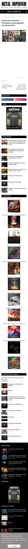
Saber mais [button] (9, 542)
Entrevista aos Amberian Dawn (16, 449)
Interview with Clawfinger (14, 410)
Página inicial (4, 16)
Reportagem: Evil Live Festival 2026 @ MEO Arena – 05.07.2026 (16, 475)
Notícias (9, 16)
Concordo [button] (14, 546)
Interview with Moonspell (14, 423)
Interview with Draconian (14, 436)
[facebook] (7, 99)
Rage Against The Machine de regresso (15, 384)
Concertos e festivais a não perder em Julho (17, 189)
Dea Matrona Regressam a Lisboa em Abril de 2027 (16, 163)
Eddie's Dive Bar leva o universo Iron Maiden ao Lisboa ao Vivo (17, 170)
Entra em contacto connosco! (15, 377)
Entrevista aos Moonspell (14, 182)
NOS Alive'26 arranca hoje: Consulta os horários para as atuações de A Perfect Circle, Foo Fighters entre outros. (17, 142)
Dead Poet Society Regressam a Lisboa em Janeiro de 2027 (16, 157)
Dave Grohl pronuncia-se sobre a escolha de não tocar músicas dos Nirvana (16, 398)
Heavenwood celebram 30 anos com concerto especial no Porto (17, 462)
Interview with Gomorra (14, 429)
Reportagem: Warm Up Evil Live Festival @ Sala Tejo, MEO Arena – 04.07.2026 (16, 150)
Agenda (10, 390)
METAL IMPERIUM (14, 12)
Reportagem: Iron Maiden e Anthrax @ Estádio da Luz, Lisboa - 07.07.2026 (17, 468)
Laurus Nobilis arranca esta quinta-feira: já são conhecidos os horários (17, 456)
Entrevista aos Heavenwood (15, 175)
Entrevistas (11, 417)
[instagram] (20, 99)
